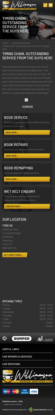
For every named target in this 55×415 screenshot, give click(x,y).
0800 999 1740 (9, 248)
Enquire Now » (13, 206)
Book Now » (12, 132)
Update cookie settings (13, 404)
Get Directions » (13, 255)
